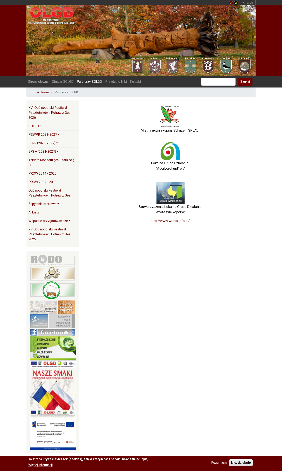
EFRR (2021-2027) (41, 143)
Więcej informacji (40, 465)
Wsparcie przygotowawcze (48, 221)
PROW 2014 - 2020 (42, 173)
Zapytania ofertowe (42, 204)
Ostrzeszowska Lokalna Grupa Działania (53, 15)
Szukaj (245, 82)
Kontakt (135, 82)
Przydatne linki (116, 82)
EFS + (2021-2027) (42, 151)
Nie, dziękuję (241, 462)
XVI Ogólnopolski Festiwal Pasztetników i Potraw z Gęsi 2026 (49, 113)
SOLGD (33, 126)
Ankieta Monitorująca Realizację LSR (51, 162)
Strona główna (38, 82)
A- (244, 2)
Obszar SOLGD (62, 82)
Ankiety (33, 212)
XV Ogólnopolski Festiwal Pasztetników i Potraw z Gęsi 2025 (49, 234)
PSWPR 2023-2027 (42, 135)
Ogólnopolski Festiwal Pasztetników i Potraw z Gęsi (49, 192)
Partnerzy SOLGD (89, 82)
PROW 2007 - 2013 (42, 182)
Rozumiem (219, 463)
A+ (251, 2)
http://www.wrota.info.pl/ (170, 221)
